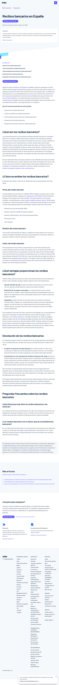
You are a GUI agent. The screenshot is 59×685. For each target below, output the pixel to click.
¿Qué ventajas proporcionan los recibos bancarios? (17, 71)
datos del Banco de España (18, 87)
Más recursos (6, 8)
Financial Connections (22, 582)
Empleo (47, 599)
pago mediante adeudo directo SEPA (38, 200)
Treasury (19, 612)
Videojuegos (34, 600)
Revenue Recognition (22, 604)
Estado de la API (35, 654)
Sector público (34, 622)
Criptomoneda (20, 576)
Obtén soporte (49, 612)
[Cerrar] (56, 677)
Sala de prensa (49, 602)
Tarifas (18, 559)
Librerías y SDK (35, 660)
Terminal (19, 610)
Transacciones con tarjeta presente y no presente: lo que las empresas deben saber (28, 479)
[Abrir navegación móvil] (55, 2)
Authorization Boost (22, 563)
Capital (18, 567)
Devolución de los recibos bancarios (12, 74)
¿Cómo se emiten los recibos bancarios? (13, 68)
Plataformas (34, 590)
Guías (46, 559)
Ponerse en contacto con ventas (25, 516)
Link (18, 591)
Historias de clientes (50, 561)
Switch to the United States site (29, 681)
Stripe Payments (18, 317)
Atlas (18, 561)
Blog (46, 563)
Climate (19, 572)
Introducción (6, 63)
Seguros (33, 606)
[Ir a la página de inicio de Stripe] (4, 557)
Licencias (47, 581)
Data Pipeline (20, 578)
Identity (19, 584)
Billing (4, 325)
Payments (16, 8)
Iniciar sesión (48, 620)
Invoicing (19, 587)
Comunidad (48, 565)
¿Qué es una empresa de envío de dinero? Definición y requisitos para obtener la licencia (29, 484)
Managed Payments (22, 593)
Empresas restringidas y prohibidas (48, 577)
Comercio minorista (36, 624)
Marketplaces (34, 585)
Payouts (19, 599)
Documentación (35, 650)
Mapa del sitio (48, 583)
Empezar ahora (8, 516)
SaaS (32, 592)
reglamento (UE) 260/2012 (35, 196)
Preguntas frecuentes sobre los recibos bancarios (16, 77)
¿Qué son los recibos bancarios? (11, 65)
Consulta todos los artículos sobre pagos (14, 474)
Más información (7, 40)
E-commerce (34, 569)
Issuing (18, 589)
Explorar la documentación (38, 535)
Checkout (19, 569)
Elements (19, 580)
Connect (19, 574)
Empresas (33, 559)
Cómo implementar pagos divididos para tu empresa (19, 481)
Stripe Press (48, 604)
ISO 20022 (21, 256)
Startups (33, 561)
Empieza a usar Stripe (10, 21)
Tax (18, 608)
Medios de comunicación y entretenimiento (35, 610)
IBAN (18, 212)
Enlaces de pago (21, 595)
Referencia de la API (36, 652)
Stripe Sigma (20, 606)
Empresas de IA (35, 594)
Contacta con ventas (50, 606)
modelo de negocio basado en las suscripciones (18, 168)
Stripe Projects (35, 662)
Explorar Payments (7, 539)
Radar (18, 602)
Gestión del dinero (36, 587)
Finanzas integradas (36, 571)
